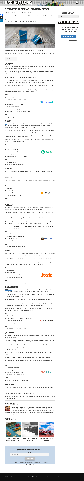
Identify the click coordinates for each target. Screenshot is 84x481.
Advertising (13, 474)
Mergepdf (7, 66)
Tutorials (27, 476)
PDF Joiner (7, 335)
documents (26, 12)
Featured (42, 474)
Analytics (17, 474)
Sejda (6, 123)
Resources (77, 474)
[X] (1, 17)
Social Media (16, 476)
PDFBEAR (7, 207)
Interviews (58, 474)
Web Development (46, 476)
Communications (22, 474)
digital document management (25, 387)
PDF (30, 12)
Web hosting (53, 476)
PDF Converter (8, 289)
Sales (5, 476)
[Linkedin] (1, 20)
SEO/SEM (11, 476)
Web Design (40, 476)
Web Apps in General (34, 476)
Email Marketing (37, 474)
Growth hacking (48, 474)
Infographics (53, 474)
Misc (61, 474)
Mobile (64, 474)
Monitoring (68, 474)
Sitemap (57, 476)
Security (7, 476)
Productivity (72, 474)
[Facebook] (1, 15)
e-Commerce (31, 474)
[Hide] (0, 23)
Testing (24, 476)
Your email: (29, 452)
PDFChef (7, 171)
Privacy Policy (24, 462)
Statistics (21, 476)
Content (18, 12)
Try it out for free (68, 36)
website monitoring (73, 40)
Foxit (6, 262)
